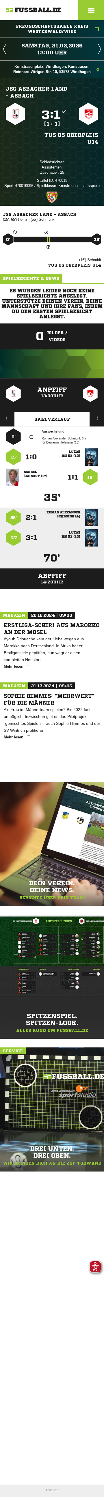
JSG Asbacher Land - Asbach (36, 92)
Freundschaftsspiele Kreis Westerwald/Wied (52, 28)
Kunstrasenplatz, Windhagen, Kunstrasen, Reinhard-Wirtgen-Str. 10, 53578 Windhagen (52, 69)
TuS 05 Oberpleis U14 (71, 138)
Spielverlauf (52, 419)
